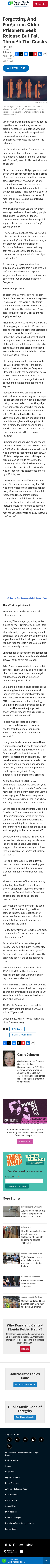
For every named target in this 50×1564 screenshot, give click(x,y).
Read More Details (25, 1417)
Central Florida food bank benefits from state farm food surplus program (33, 1304)
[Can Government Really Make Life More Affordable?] (11, 1281)
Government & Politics (31, 1253)
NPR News (17, 1029)
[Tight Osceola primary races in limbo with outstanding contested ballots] (11, 1258)
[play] (4, 1560)
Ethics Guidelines (12, 1483)
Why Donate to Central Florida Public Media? (25, 1327)
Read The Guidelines (25, 1384)
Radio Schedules (12, 1460)
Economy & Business (30, 1277)
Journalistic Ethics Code (25, 1376)
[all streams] (46, 1560)
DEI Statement (11, 1495)
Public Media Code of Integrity (25, 1408)
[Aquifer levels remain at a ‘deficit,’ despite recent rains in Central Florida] (11, 1211)
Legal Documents (12, 1478)
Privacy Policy (11, 1500)
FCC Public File (11, 1512)
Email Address (12, 1177)
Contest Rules (11, 1506)
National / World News (23, 1035)
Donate (41, 4)
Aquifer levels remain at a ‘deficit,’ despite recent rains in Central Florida (33, 1214)
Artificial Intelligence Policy (16, 1489)
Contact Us (10, 1472)
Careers (8, 1466)
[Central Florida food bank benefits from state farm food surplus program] (11, 1302)
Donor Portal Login (13, 1518)
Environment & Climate (31, 1207)
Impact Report (11, 1529)
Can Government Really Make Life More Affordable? (32, 1283)
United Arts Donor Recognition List (19, 1523)
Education (26, 1227)
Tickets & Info (25, 1141)
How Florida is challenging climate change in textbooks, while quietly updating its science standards (33, 1237)
